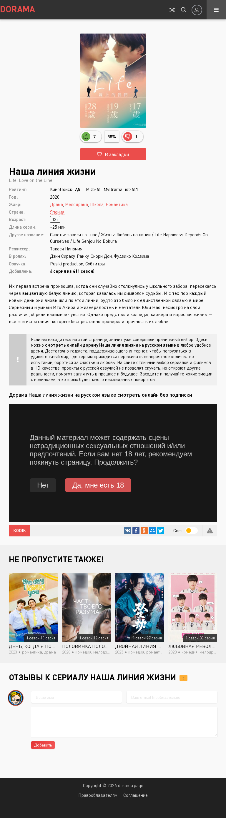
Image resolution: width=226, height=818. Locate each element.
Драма (56, 204)
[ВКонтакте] (127, 530)
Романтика (117, 204)
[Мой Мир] (152, 530)
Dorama (17, 9)
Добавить (43, 744)
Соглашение (135, 795)
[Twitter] (160, 530)
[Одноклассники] (144, 530)
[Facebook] (135, 530)
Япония (57, 212)
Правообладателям (97, 795)
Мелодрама (76, 204)
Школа (97, 204)
